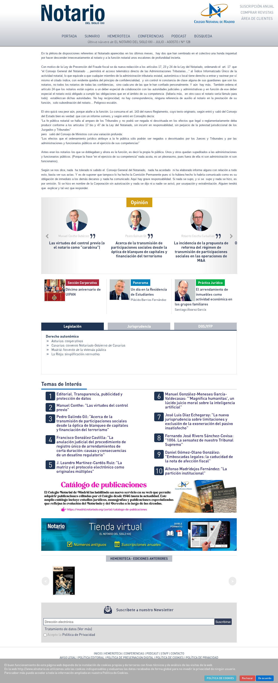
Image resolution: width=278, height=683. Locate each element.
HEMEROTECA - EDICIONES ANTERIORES (139, 558)
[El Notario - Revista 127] (64, 580)
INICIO (98, 653)
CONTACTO (177, 653)
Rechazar (247, 678)
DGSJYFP (205, 326)
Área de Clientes (257, 18)
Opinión (139, 202)
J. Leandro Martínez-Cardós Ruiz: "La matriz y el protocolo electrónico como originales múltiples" (90, 466)
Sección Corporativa (82, 283)
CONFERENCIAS (134, 653)
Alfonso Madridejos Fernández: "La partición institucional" (196, 470)
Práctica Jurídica (210, 283)
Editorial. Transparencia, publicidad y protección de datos (89, 396)
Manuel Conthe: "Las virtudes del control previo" (92, 407)
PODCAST (152, 653)
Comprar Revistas (257, 12)
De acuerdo (264, 678)
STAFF (165, 653)
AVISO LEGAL (68, 657)
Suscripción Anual (257, 6)
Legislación (72, 326)
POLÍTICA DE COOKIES (170, 657)
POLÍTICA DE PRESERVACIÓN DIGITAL (130, 657)
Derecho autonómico (62, 336)
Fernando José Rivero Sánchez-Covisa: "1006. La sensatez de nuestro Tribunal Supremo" (199, 439)
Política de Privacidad (78, 634)
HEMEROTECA (113, 653)
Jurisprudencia (139, 326)
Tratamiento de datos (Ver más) (68, 629)
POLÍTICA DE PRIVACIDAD (202, 657)
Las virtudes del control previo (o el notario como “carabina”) (77, 245)
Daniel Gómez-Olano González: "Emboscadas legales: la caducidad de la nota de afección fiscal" (199, 456)
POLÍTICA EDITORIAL (91, 657)
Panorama (140, 283)
